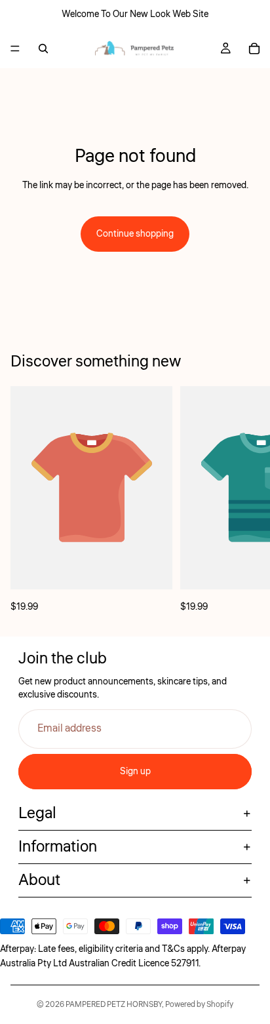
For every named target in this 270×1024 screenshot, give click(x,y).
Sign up (135, 771)
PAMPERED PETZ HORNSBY (114, 1004)
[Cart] (254, 48)
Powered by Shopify (199, 1004)
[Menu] (15, 48)
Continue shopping (135, 234)
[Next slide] (245, 500)
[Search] (43, 48)
